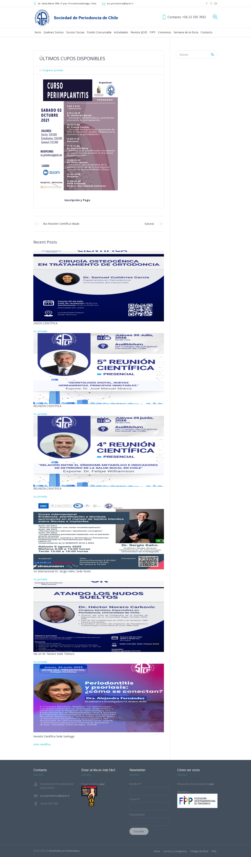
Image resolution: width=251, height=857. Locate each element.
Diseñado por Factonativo (64, 850)
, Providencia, (67, 3)
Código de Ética (199, 851)
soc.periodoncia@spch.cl (120, 3)
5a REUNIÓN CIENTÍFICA (45, 406)
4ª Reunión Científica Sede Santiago (52, 736)
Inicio (157, 851)
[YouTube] (215, 3)
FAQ (214, 851)
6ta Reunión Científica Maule (61, 223)
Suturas (149, 223)
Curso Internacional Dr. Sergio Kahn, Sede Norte (60, 571)
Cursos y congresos (175, 851)
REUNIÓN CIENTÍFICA (43, 323)
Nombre (135, 784)
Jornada (58, 70)
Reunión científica (40, 744)
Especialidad (137, 814)
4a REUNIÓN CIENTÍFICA (45, 488)
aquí (211, 784)
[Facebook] (206, 3)
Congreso (47, 70)
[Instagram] (211, 3)
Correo (134, 799)
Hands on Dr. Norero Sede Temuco (52, 654)
